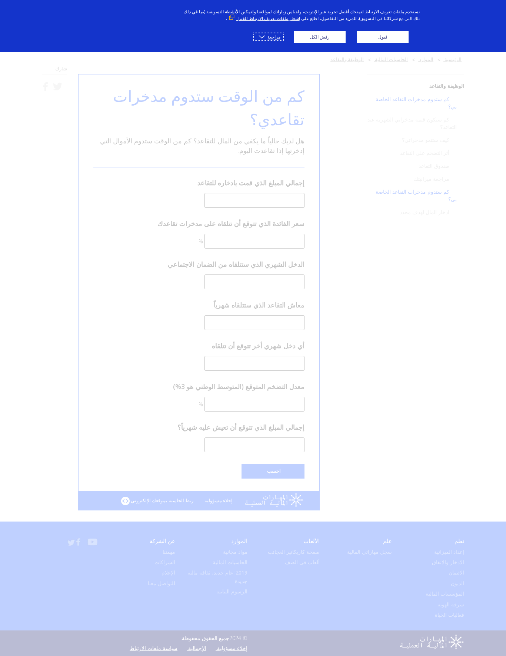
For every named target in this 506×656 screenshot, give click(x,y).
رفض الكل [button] (320, 37)
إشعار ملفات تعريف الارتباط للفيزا (268, 18)
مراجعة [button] (273, 37)
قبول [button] (382, 37)
